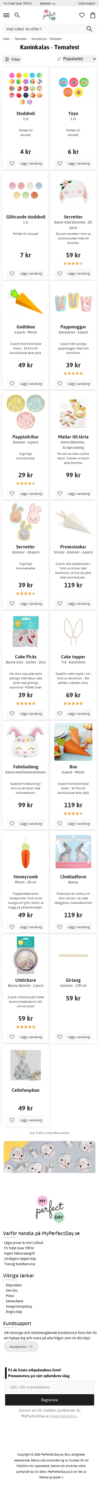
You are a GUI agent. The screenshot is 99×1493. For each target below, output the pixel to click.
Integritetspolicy (19, 1306)
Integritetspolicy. (64, 1416)
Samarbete (14, 1301)
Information (86, 3)
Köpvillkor (14, 1285)
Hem (6, 39)
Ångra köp (14, 1311)
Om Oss (12, 1290)
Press (10, 1296)
